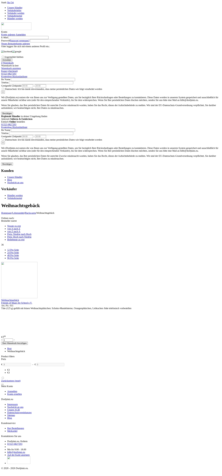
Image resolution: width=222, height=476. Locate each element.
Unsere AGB (13, 410)
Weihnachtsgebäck (10, 300)
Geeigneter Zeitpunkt (11, 85)
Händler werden (15, 18)
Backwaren (30, 213)
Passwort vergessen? (19, 40)
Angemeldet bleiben (13, 57)
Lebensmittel (18, 213)
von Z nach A (13, 231)
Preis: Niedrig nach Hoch (19, 234)
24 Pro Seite (13, 252)
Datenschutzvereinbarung (19, 412)
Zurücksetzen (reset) (11, 380)
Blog (9, 180)
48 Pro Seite (13, 255)
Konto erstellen (14, 394)
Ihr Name (5, 79)
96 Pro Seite (13, 258)
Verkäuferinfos (14, 10)
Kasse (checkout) (9, 71)
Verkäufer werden (15, 13)
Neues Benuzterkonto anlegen (15, 43)
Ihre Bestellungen (15, 428)
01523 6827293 (8, 73)
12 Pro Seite (13, 250)
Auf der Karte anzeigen (18, 455)
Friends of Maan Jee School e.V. (16, 303)
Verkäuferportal (14, 16)
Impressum (12, 404)
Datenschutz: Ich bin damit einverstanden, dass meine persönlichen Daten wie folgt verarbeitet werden (53, 89)
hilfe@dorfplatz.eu (16, 452)
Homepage (6, 213)
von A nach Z (13, 228)
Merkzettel (12, 431)
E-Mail (4, 37)
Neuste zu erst (14, 226)
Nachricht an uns (15, 182)
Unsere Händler (14, 7)
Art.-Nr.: (5, 305)
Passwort (5, 40)
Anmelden (21, 34)
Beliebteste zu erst (15, 239)
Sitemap (11, 415)
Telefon (4, 82)
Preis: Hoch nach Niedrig (19, 237)
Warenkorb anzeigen (11, 68)
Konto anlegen (8, 34)
